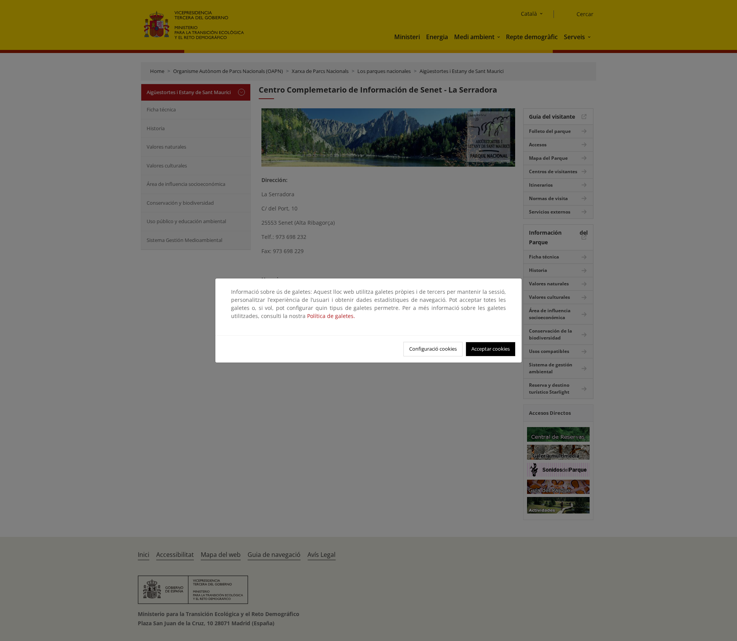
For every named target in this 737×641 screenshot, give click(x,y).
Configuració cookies (433, 348)
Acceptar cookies (490, 348)
